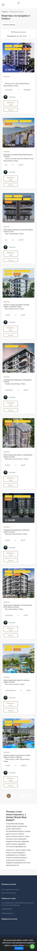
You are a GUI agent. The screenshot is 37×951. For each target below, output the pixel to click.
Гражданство (18, 46)
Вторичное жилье (25, 121)
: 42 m (23, 465)
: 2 (12, 165)
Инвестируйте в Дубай (8, 893)
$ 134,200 (10, 520)
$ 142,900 (10, 445)
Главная (4, 11)
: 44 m (23, 315)
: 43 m (25, 390)
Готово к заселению (11, 121)
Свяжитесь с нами (11, 103)
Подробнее (28, 945)
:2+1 (6, 165)
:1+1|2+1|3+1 (9, 615)
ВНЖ (26, 199)
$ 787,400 (10, 219)
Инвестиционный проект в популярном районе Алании (18, 456)
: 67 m (25, 615)
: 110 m (20, 165)
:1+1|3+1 (7, 315)
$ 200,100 (10, 595)
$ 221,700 (10, 745)
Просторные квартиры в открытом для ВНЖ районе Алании (18, 606)
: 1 (18, 90)
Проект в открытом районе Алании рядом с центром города (16, 306)
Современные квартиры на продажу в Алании (18, 381)
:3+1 (6, 240)
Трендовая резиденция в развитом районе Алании (16, 531)
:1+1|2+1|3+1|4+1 (10, 690)
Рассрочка (8, 46)
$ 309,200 (10, 144)
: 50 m (23, 540)
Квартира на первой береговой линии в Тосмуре (18, 155)
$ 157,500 (10, 295)
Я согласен (19, 948)
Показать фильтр (9, 25)
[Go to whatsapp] (32, 946)
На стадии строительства (13, 49)
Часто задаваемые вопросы (10, 889)
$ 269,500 (10, 670)
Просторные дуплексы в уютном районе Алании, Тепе (18, 230)
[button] (25, 36)
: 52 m (28, 690)
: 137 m (20, 240)
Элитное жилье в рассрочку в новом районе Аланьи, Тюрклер (17, 756)
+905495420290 (6, 909)
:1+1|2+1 (7, 465)
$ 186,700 (10, 69)
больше (10, 110)
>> (29, 796)
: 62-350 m (27, 90)
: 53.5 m (23, 765)
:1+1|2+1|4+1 (9, 90)
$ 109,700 (10, 370)
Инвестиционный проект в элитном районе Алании (16, 681)
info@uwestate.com (7, 913)
